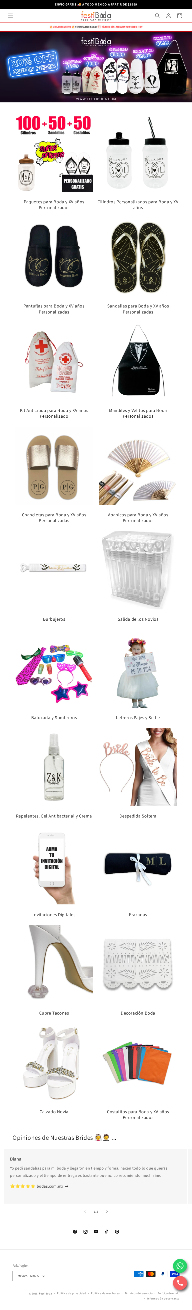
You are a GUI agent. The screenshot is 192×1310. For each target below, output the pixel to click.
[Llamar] (180, 1283)
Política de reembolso (105, 1293)
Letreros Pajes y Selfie (138, 717)
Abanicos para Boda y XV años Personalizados (138, 517)
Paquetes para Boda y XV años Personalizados (54, 204)
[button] (10, 15)
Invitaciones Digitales (53, 914)
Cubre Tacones (54, 1013)
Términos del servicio (139, 1293)
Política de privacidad (71, 1293)
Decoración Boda (138, 1013)
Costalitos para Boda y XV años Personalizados (138, 1114)
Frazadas (138, 914)
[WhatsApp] (180, 1266)
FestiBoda (45, 1293)
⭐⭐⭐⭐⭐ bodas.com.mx (36, 1186)
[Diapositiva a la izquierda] (85, 1211)
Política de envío (169, 1293)
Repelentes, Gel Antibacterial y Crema (54, 816)
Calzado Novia (54, 1111)
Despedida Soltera (138, 816)
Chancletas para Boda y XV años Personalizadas (54, 517)
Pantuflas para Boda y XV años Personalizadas (54, 308)
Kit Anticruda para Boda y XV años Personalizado (54, 413)
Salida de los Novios (138, 619)
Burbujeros (54, 619)
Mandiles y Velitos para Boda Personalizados (138, 413)
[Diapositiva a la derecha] (107, 1211)
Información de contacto (163, 1298)
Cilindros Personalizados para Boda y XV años (138, 204)
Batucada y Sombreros (54, 717)
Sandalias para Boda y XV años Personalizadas (138, 308)
